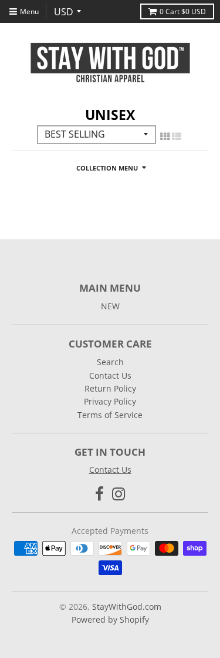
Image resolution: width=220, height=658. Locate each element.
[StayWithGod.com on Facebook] (99, 494)
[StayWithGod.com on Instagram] (119, 494)
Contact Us (110, 375)
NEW (110, 306)
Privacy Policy (110, 401)
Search (110, 362)
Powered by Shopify (110, 619)
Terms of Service (110, 414)
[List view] (176, 136)
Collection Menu (107, 167)
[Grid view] (165, 136)
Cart (183, 11)
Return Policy (110, 388)
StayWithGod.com (126, 606)
